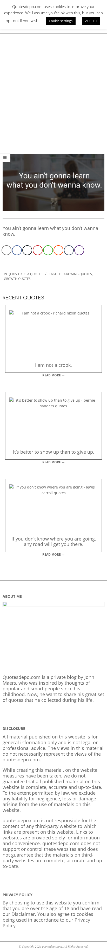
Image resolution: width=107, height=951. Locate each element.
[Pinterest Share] (38, 250)
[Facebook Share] (17, 250)
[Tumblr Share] (69, 250)
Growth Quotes (17, 279)
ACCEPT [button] (91, 20)
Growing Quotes (78, 274)
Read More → (53, 375)
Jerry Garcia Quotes (26, 274)
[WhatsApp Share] (48, 250)
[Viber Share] (79, 250)
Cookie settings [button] (60, 20)
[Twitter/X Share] (27, 250)
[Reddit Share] (58, 250)
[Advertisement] (53, 89)
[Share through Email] (6, 250)
